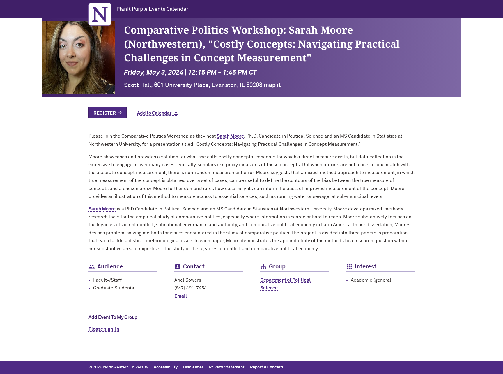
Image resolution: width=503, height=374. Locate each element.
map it (272, 85)
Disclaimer (193, 367)
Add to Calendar (154, 113)
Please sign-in (103, 329)
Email (180, 296)
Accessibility (166, 367)
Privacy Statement (227, 367)
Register (104, 113)
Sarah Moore (230, 136)
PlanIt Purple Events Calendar (152, 9)
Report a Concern (266, 367)
